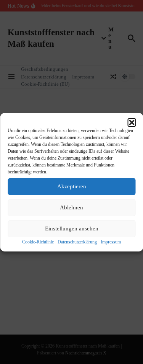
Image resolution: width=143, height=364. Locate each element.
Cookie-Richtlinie (38, 242)
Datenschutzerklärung (77, 242)
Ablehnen (71, 207)
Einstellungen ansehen (71, 228)
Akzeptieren (71, 186)
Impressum (111, 242)
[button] (131, 122)
